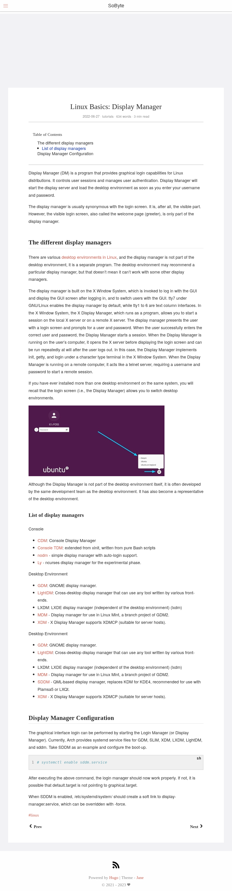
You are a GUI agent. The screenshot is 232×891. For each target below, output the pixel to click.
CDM (42, 540)
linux (35, 815)
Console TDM (50, 547)
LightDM (45, 592)
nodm (43, 555)
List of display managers (64, 148)
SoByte (116, 5)
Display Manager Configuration (65, 153)
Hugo (113, 877)
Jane (140, 877)
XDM (42, 622)
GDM (42, 585)
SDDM (44, 681)
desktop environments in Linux (89, 257)
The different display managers (65, 143)
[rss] (116, 865)
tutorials (107, 116)
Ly (40, 562)
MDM (42, 614)
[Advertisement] (116, 45)
